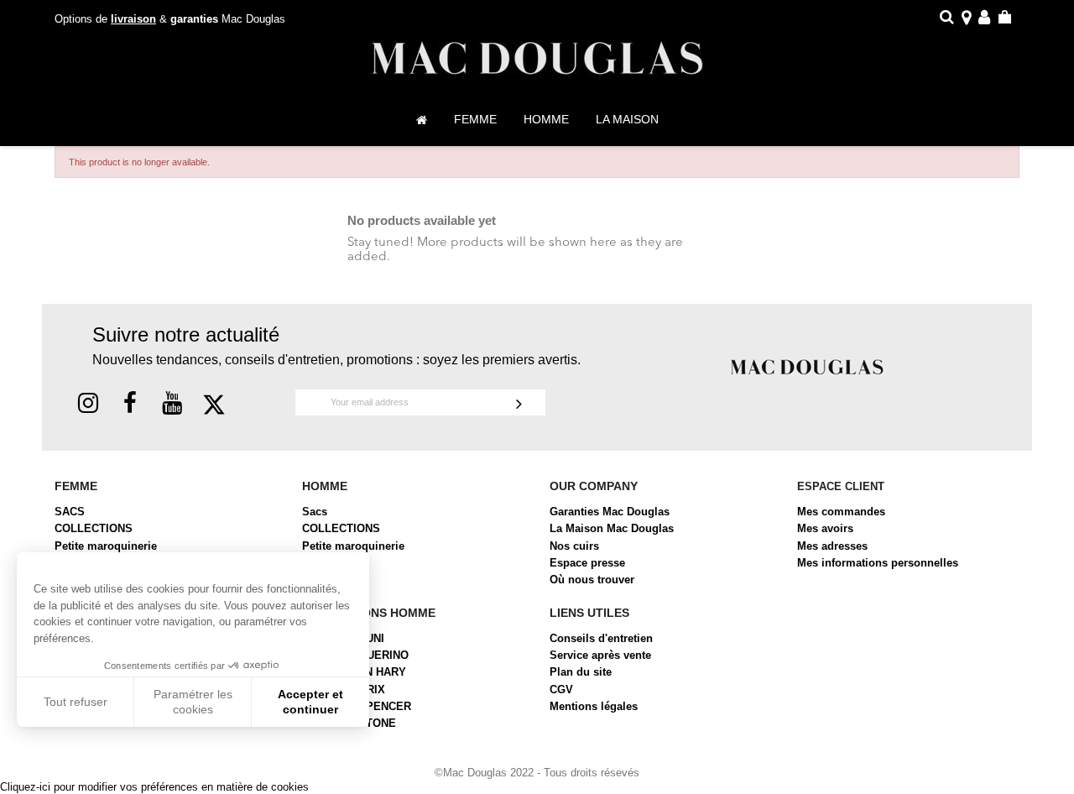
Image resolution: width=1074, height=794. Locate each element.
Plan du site (581, 672)
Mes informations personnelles (877, 562)
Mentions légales (594, 706)
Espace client (840, 486)
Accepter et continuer (310, 701)
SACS (70, 511)
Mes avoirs (825, 528)
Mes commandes (841, 511)
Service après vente (600, 655)
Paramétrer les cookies (193, 701)
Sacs (314, 511)
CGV (561, 689)
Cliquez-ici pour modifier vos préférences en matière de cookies (154, 787)
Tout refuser (75, 701)
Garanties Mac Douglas (610, 511)
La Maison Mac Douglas (612, 528)
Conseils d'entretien (601, 638)
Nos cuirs (574, 546)
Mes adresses (832, 546)
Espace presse (587, 562)
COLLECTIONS (94, 528)
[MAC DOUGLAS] (807, 366)
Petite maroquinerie (106, 546)
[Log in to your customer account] (984, 19)
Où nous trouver (592, 579)
